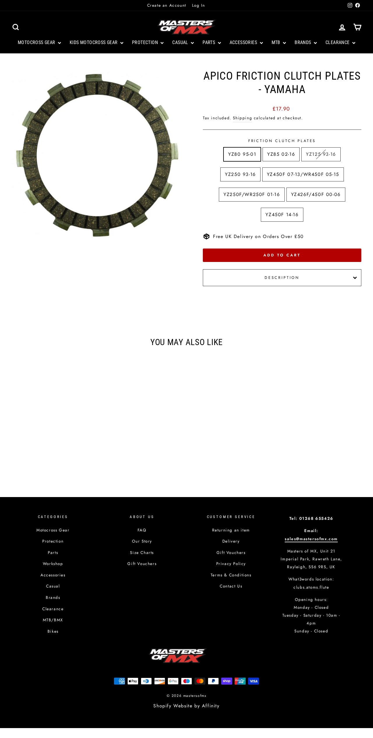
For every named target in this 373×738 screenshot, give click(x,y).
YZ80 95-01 (242, 154)
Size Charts (142, 552)
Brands (303, 42)
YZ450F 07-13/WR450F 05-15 (303, 174)
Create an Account (166, 5)
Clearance (338, 42)
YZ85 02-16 (281, 154)
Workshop (53, 563)
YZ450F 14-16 (281, 214)
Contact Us (231, 586)
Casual (180, 42)
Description (282, 277)
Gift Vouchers (141, 563)
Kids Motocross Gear (94, 42)
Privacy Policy (231, 563)
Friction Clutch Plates (282, 141)
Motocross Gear (37, 42)
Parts (209, 42)
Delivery (231, 541)
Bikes (53, 631)
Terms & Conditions (231, 575)
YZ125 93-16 (321, 154)
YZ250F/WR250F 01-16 (252, 194)
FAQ (142, 530)
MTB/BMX (53, 620)
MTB (277, 42)
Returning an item (231, 530)
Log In (198, 5)
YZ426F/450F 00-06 (316, 194)
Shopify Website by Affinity (186, 705)
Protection (145, 42)
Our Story (142, 541)
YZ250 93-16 (240, 174)
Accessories (244, 42)
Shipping (242, 118)
